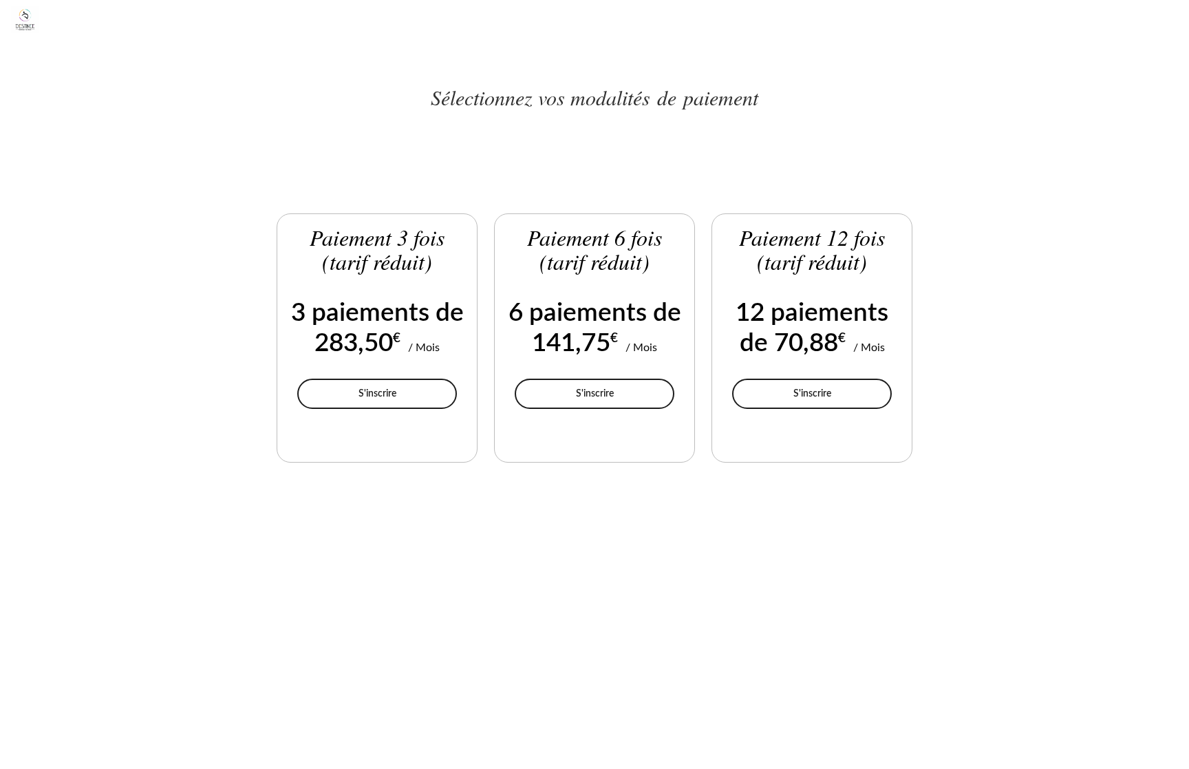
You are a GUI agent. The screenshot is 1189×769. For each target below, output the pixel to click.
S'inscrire (407, 393)
